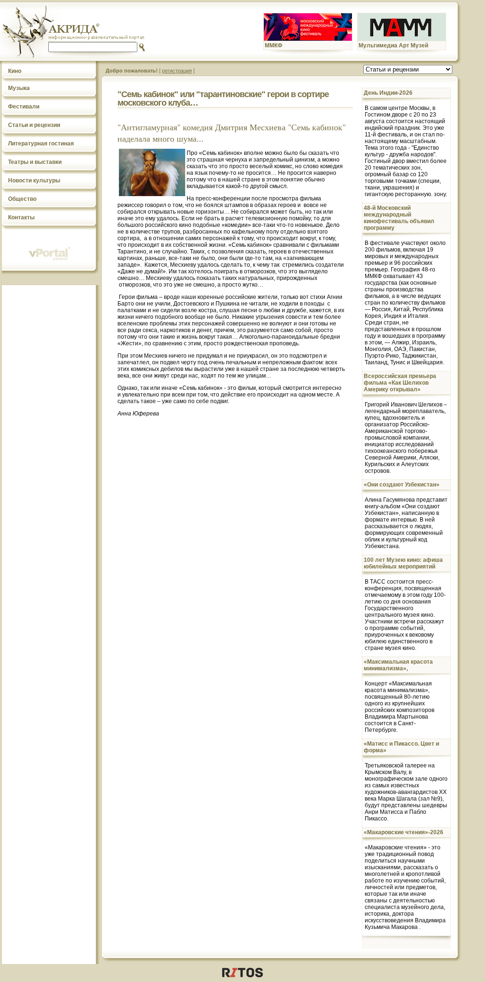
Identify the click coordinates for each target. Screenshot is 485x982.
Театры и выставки (35, 162)
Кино (14, 71)
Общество (22, 199)
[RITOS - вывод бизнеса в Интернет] (242, 975)
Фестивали (23, 106)
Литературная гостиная (41, 143)
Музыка (19, 88)
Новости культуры (34, 180)
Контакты (21, 217)
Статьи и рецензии (34, 125)
